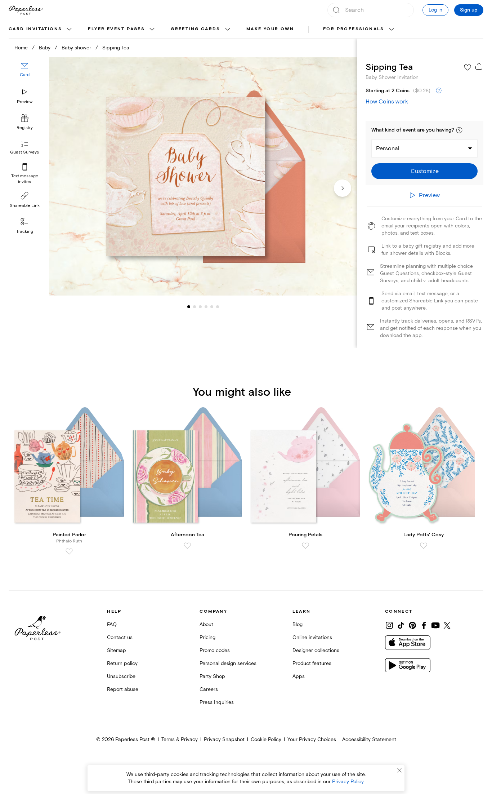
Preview (24, 102)
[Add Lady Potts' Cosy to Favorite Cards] (423, 545)
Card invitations (35, 29)
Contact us (120, 637)
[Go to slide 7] (217, 306)
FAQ (112, 624)
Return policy (122, 663)
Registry (25, 127)
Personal (387, 148)
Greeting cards (195, 29)
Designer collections (315, 650)
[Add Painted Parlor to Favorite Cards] (69, 551)
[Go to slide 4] (200, 306)
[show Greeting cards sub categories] (227, 29)
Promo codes (215, 650)
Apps (298, 676)
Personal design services (228, 663)
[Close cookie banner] (399, 770)
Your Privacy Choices (311, 739)
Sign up (469, 10)
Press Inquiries (217, 702)
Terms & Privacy (179, 739)
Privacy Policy (347, 782)
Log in (435, 10)
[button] (459, 130)
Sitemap (116, 650)
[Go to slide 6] (211, 306)
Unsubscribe (121, 676)
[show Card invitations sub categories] (69, 29)
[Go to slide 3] (194, 306)
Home (21, 48)
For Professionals (353, 29)
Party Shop (212, 676)
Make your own (270, 29)
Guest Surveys (24, 152)
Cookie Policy (266, 739)
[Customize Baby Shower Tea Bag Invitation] (203, 176)
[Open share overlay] (479, 66)
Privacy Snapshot (224, 739)
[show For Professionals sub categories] (391, 29)
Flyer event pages (116, 29)
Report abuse (122, 689)
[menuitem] (41, 29)
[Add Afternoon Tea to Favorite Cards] (187, 545)
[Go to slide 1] (188, 306)
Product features (311, 663)
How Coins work (387, 101)
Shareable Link (25, 205)
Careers (209, 689)
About (206, 624)
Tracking (24, 231)
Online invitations (312, 637)
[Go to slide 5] (206, 306)
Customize (425, 171)
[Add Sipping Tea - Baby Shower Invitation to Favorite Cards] (467, 67)
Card (25, 74)
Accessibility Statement (369, 739)
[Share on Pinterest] (412, 625)
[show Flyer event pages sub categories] (152, 29)
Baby (44, 48)
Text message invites (24, 179)
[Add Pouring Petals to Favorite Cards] (305, 545)
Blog (297, 624)
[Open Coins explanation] (438, 90)
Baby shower (76, 48)
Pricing (207, 637)
